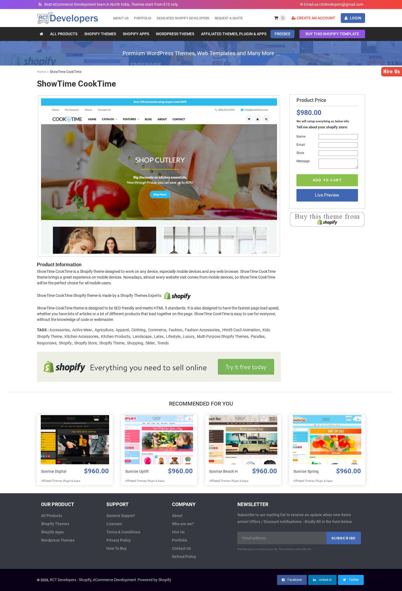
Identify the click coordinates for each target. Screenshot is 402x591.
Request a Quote (229, 18)
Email (300, 145)
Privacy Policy (118, 540)
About (177, 515)
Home (41, 72)
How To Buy (116, 548)
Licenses (114, 524)
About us (121, 18)
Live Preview (327, 195)
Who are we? (183, 524)
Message (303, 161)
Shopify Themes (55, 524)
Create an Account (315, 18)
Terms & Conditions (123, 532)
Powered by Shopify (154, 580)
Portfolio (142, 18)
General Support (120, 515)
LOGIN (355, 18)
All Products (51, 515)
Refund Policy (184, 556)
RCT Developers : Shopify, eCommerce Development (93, 580)
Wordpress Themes (58, 540)
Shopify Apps (52, 532)
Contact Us (181, 548)
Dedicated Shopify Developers (183, 18)
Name (300, 136)
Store (300, 153)
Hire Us (178, 532)
